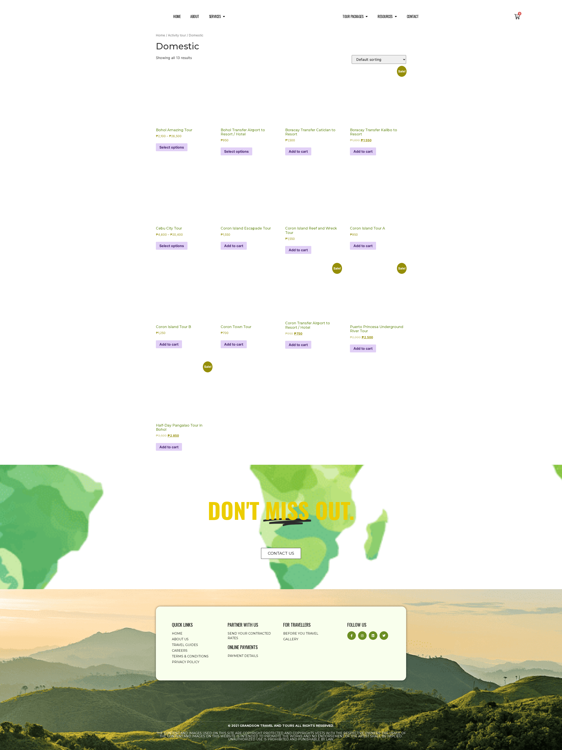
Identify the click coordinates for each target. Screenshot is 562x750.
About (194, 16)
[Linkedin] (373, 635)
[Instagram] (362, 635)
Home (176, 16)
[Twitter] (384, 635)
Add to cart (298, 151)
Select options (171, 147)
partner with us (243, 624)
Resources (385, 16)
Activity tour (177, 35)
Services (215, 16)
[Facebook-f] (351, 635)
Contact (413, 16)
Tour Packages (352, 16)
